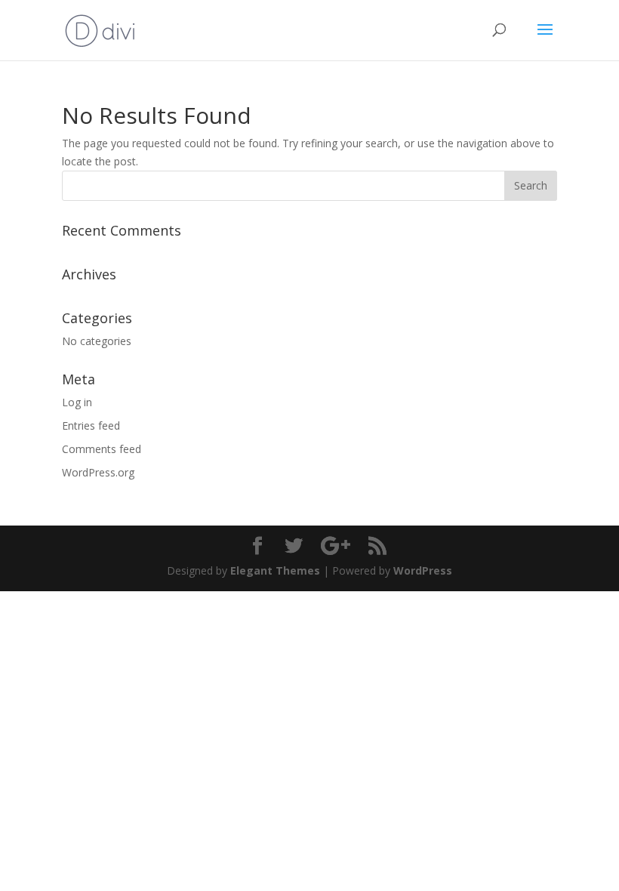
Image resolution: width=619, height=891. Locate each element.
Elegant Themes (275, 570)
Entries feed (91, 425)
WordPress (422, 570)
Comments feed (101, 449)
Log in (77, 402)
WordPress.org (98, 472)
